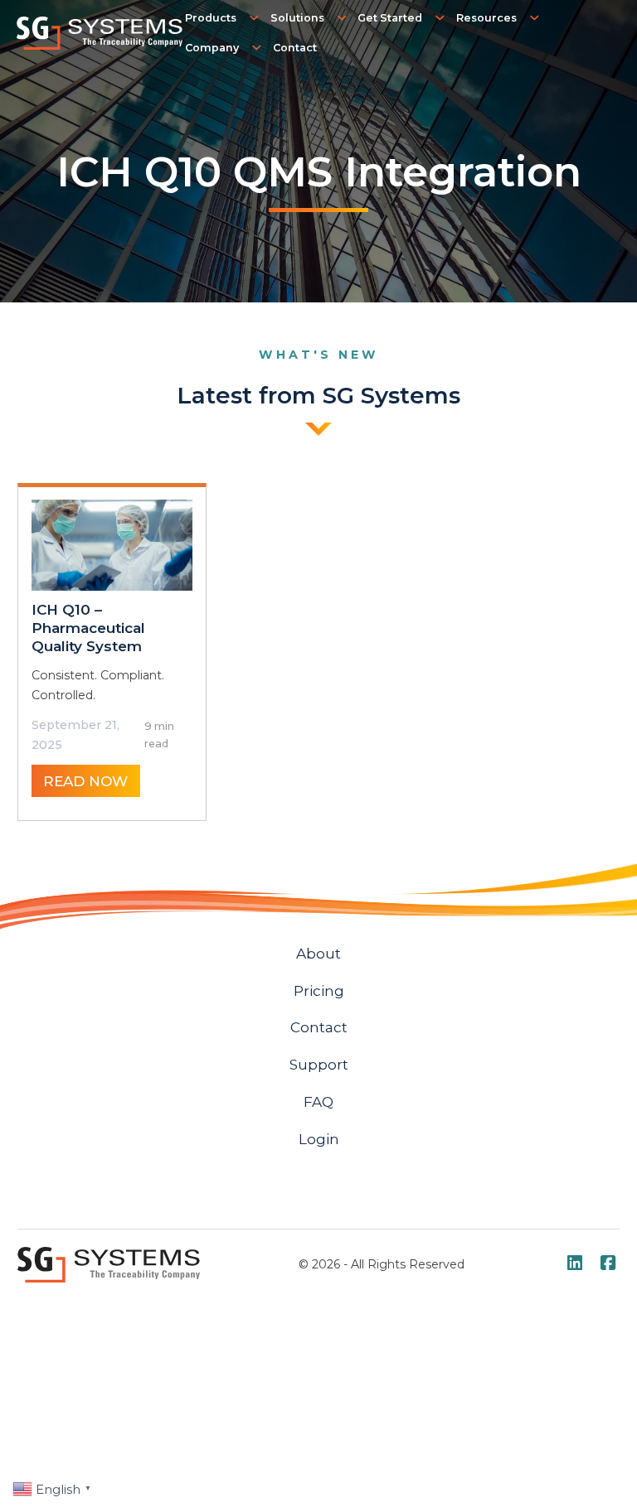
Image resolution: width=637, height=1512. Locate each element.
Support (318, 1064)
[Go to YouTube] (574, 1265)
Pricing (319, 990)
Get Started (389, 18)
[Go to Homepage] (99, 33)
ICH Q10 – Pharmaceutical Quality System (88, 628)
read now (85, 781)
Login (319, 1138)
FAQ (318, 1101)
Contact (295, 47)
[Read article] (112, 544)
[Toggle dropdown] (255, 17)
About (318, 953)
